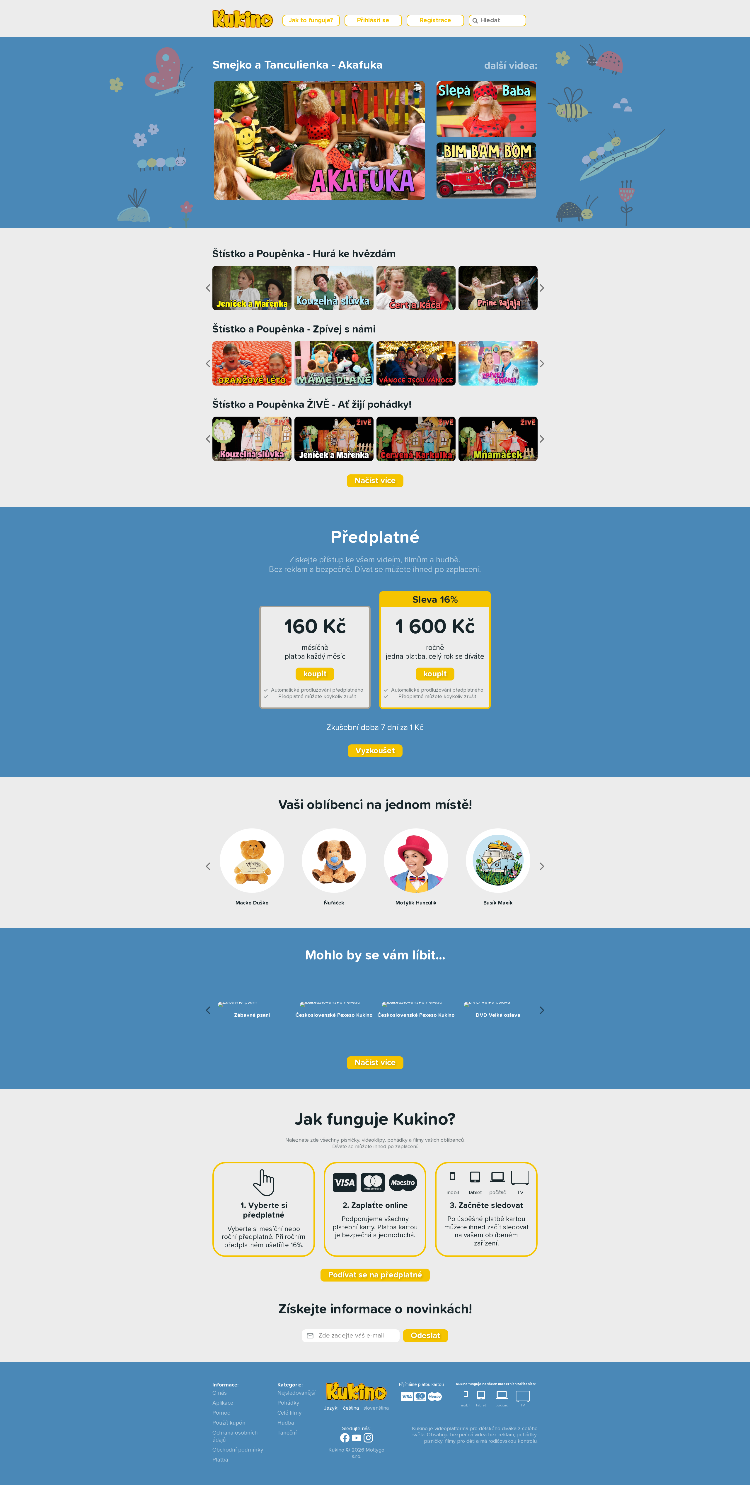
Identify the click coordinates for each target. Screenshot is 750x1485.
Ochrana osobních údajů (235, 1436)
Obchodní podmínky (237, 1450)
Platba (220, 1460)
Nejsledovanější (296, 1393)
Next (542, 288)
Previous (208, 288)
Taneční (287, 1433)
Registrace (435, 20)
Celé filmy (289, 1413)
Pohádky (288, 1403)
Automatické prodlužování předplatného (317, 690)
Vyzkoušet (375, 751)
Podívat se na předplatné (375, 1275)
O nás (219, 1393)
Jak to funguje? (311, 20)
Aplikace (222, 1403)
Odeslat (425, 1336)
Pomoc (221, 1413)
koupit (315, 674)
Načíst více (375, 481)
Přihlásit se (373, 20)
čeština (351, 1408)
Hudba (285, 1423)
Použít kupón (229, 1423)
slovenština (376, 1408)
